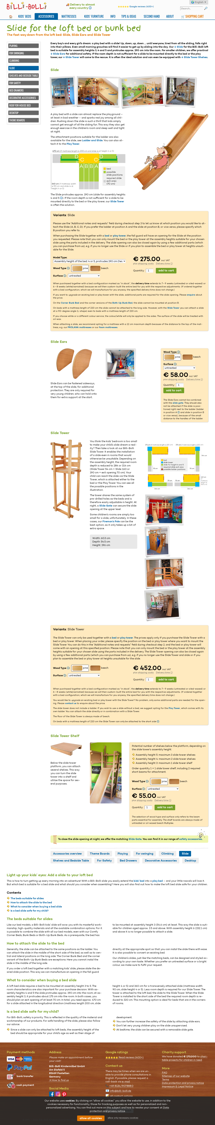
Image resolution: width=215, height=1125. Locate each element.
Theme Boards (17, 120)
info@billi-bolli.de (120, 1090)
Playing (13, 46)
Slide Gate (105, 505)
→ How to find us (59, 1080)
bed (107, 235)
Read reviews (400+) (124, 1057)
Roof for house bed (20, 105)
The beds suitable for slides (27, 898)
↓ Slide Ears (58, 53)
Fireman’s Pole (111, 521)
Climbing (14, 60)
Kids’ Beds (24, 16)
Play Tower (73, 143)
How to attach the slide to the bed (31, 902)
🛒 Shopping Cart (192, 16)
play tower (119, 235)
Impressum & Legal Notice (177, 1086)
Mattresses (69, 16)
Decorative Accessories (22, 98)
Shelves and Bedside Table (23, 75)
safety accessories (190, 839)
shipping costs (146, 263)
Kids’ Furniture (94, 16)
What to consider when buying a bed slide (36, 906)
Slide (185, 853)
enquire (191, 294)
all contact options (121, 1096)
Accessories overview (67, 853)
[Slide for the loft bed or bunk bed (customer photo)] (63, 92)
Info (112, 16)
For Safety (15, 83)
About (170, 16)
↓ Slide (178, 46)
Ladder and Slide (92, 140)
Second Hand (152, 16)
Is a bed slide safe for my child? (29, 910)
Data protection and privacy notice (183, 1082)
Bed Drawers (16, 90)
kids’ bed (139, 880)
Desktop (13, 113)
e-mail (126, 1081)
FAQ (164, 1072)
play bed (157, 880)
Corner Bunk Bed (70, 302)
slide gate (178, 402)
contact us (70, 703)
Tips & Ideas (128, 16)
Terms (165, 1079)
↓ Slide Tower (71, 57)
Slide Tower (117, 201)
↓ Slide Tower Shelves (194, 57)
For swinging (16, 53)
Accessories (46, 16)
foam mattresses (108, 327)
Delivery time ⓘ (164, 263)
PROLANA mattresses (79, 327)
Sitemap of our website (176, 1076)
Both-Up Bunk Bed (122, 302)
